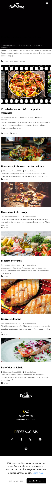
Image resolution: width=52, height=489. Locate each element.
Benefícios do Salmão (12, 367)
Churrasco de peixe (11, 318)
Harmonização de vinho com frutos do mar (23, 166)
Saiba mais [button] (38, 473)
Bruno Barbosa (26, 45)
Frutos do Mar (14, 61)
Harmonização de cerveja (14, 212)
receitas (22, 61)
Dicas (15, 133)
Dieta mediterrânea (11, 260)
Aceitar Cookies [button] (36, 481)
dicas (6, 61)
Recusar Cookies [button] (15, 481)
